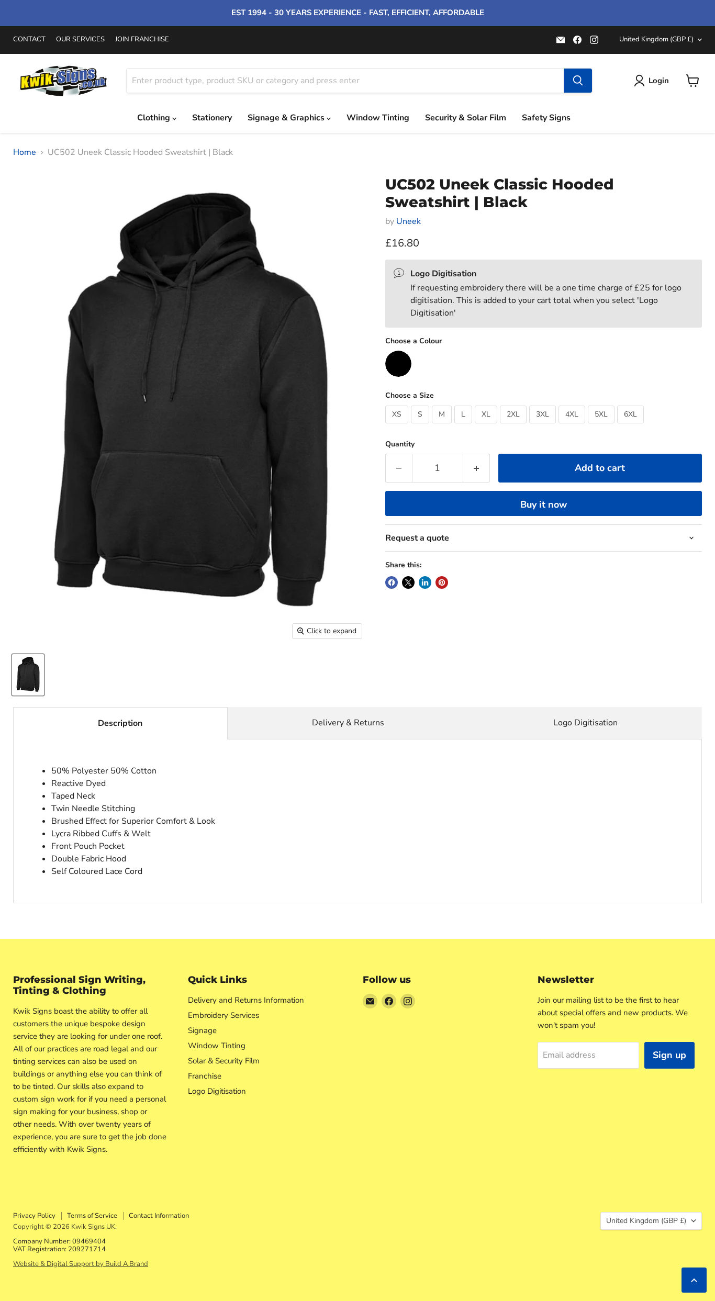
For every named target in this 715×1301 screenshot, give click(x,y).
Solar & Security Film (224, 1061)
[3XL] (543, 426)
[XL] (487, 426)
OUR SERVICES (80, 39)
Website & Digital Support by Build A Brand (80, 1264)
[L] (464, 426)
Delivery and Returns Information (246, 1000)
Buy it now (543, 504)
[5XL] (602, 426)
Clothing (154, 118)
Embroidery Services (223, 1015)
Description (120, 723)
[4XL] (573, 426)
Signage (202, 1030)
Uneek (408, 221)
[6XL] (631, 426)
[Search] (578, 81)
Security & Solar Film (465, 118)
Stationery (212, 118)
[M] (443, 426)
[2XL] (514, 426)
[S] (421, 426)
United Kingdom (656, 39)
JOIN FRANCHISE (142, 39)
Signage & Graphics (287, 118)
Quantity (400, 444)
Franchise (204, 1076)
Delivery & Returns (348, 722)
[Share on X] (408, 582)
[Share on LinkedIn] (425, 582)
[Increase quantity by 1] (476, 468)
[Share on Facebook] (391, 582)
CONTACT (29, 39)
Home (24, 152)
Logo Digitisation (585, 722)
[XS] (398, 426)
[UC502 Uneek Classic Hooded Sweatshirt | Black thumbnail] (28, 675)
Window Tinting (378, 118)
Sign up (669, 1055)
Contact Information (159, 1215)
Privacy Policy (34, 1215)
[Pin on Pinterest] (441, 582)
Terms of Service (92, 1215)
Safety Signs (546, 118)
